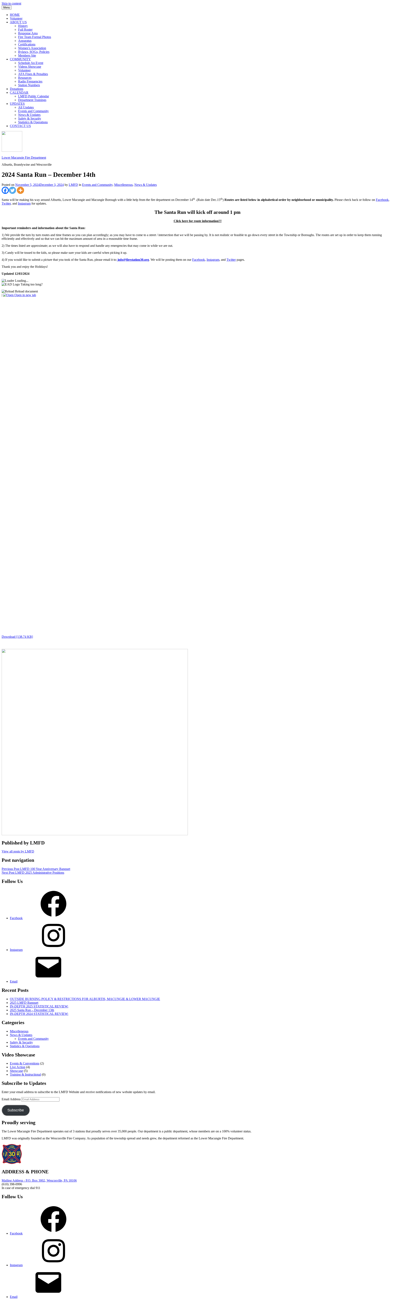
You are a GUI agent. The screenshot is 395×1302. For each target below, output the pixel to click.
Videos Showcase (29, 66)
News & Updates (29, 114)
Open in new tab (25, 295)
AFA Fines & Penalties (33, 74)
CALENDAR (19, 92)
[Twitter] (12, 190)
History (23, 26)
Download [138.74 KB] (17, 636)
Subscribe (15, 1110)
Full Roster (25, 29)
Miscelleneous (123, 184)
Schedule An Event (30, 63)
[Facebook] (5, 190)
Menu (6, 7)
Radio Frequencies (30, 81)
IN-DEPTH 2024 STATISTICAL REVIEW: (39, 1014)
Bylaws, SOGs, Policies (33, 52)
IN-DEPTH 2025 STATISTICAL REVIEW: (39, 1006)
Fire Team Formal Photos (34, 37)
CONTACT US (20, 126)
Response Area (28, 33)
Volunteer (16, 18)
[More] (20, 190)
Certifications (26, 44)
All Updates (26, 107)
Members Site (27, 55)
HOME (15, 14)
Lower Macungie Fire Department (24, 157)
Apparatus (24, 40)
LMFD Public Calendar (33, 96)
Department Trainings (32, 100)
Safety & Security (29, 118)
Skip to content (11, 3)
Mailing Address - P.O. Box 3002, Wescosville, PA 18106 (39, 1180)
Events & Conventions (24, 1063)
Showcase (16, 1071)
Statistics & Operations (33, 122)
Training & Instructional (25, 1074)
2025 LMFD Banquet (24, 1002)
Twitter (6, 203)
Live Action (17, 1067)
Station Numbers (29, 85)
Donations (16, 89)
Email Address (11, 1099)
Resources (24, 77)
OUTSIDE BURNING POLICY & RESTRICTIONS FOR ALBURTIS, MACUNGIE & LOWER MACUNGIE (85, 999)
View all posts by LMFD (18, 851)
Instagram (24, 203)
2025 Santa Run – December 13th (32, 1010)
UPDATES (17, 103)
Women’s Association (32, 48)
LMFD (73, 184)
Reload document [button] (26, 291)
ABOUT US (18, 22)
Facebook (382, 199)
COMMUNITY (20, 59)
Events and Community (33, 111)
